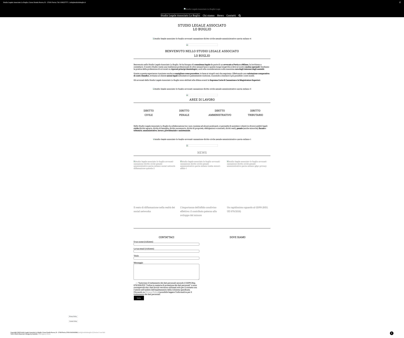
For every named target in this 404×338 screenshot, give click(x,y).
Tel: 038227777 (62, 2)
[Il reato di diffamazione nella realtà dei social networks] (155, 182)
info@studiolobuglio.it (78, 2)
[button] (240, 15)
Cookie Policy (73, 321)
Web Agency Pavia (44, 334)
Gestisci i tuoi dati (99, 332)
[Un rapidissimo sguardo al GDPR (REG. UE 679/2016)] (248, 182)
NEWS (202, 153)
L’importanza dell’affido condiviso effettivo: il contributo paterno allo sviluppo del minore (198, 211)
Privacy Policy (151, 292)
